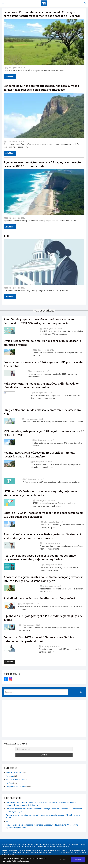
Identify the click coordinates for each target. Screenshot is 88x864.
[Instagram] (10, 679)
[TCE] (44, 262)
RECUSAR (62, 859)
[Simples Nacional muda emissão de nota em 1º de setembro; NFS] (11, 421)
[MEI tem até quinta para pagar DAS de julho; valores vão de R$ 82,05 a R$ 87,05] (17, 442)
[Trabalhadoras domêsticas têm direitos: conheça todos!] (9, 605)
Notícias (9, 783)
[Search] (81, 692)
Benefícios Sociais (14, 772)
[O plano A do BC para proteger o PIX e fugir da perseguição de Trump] (10, 627)
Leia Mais (9, 77)
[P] (12, 481)
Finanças (10, 776)
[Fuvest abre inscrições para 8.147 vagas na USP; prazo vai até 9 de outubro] (14, 373)
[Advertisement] (44, 719)
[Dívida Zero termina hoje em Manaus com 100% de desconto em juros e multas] (17, 352)
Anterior (9, 662)
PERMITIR (78, 859)
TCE (6, 236)
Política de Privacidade (20, 861)
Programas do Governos (16, 787)
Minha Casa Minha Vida (15, 779)
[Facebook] (6, 679)
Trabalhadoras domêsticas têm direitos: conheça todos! (39, 598)
